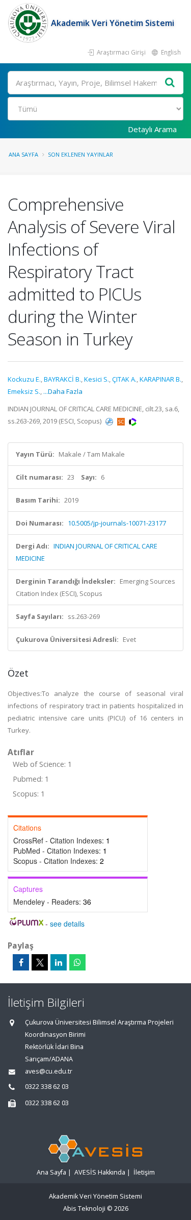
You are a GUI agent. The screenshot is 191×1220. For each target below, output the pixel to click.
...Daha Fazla (63, 391)
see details (67, 923)
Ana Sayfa (23, 154)
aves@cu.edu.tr (48, 1071)
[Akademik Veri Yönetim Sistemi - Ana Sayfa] (29, 23)
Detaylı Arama (152, 129)
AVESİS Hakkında (99, 1172)
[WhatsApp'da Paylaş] (77, 962)
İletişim (144, 1172)
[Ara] (170, 82)
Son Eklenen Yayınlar (80, 154)
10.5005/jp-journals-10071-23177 (117, 523)
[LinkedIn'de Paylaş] (58, 962)
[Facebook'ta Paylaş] (21, 962)
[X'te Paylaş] (40, 962)
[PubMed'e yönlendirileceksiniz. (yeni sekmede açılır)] (110, 421)
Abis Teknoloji (84, 1208)
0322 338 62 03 (47, 1086)
